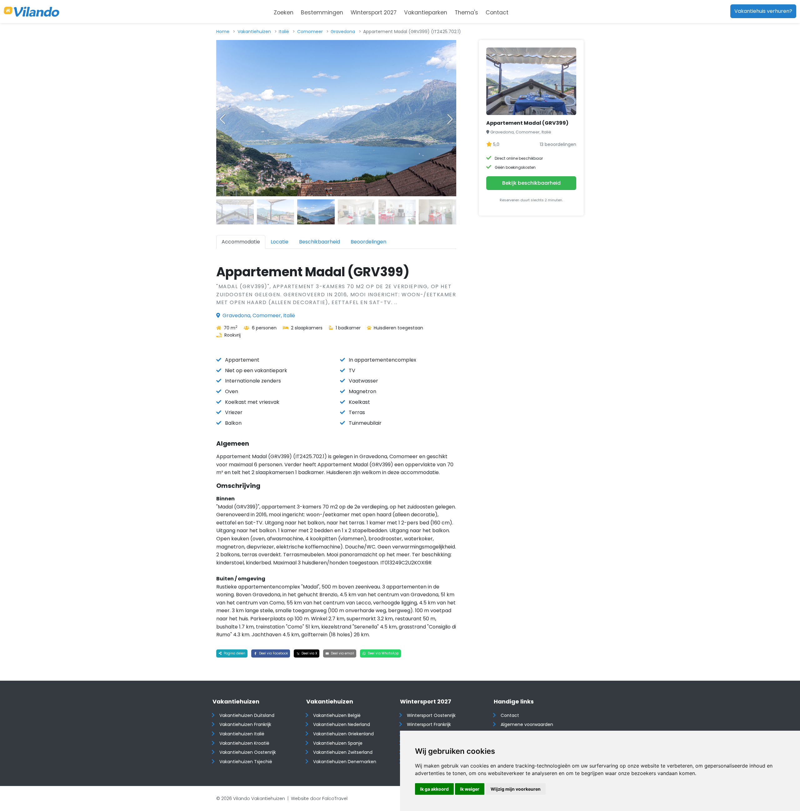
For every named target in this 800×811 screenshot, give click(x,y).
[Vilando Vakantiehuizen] (31, 12)
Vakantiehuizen (254, 31)
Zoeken (283, 12)
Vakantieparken (425, 12)
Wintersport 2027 (374, 12)
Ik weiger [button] (469, 789)
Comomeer (310, 31)
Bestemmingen (322, 12)
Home (222, 31)
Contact (497, 12)
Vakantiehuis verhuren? (763, 11)
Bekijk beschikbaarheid (531, 183)
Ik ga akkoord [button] (434, 789)
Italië (284, 31)
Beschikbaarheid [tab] (319, 241)
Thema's (466, 12)
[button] (450, 119)
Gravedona (343, 31)
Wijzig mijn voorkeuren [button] (516, 789)
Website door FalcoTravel (319, 798)
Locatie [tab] (279, 241)
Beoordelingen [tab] (368, 241)
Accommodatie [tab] (241, 241)
